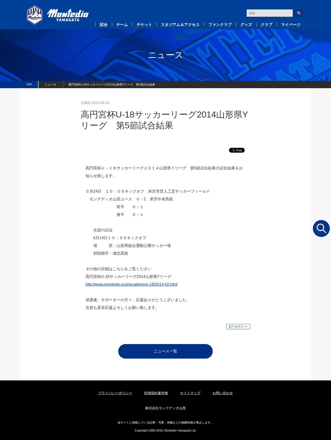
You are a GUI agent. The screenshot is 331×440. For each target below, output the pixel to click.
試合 (104, 25)
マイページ (290, 25)
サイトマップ (190, 393)
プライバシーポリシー (115, 393)
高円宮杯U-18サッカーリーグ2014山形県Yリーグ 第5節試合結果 (111, 84)
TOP (29, 84)
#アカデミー (238, 327)
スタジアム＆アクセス (180, 25)
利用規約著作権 (156, 393)
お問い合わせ (223, 393)
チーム (122, 25)
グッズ (246, 25)
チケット (144, 25)
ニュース (50, 84)
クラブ (266, 25)
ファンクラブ (220, 25)
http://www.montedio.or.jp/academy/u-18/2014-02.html (131, 284)
